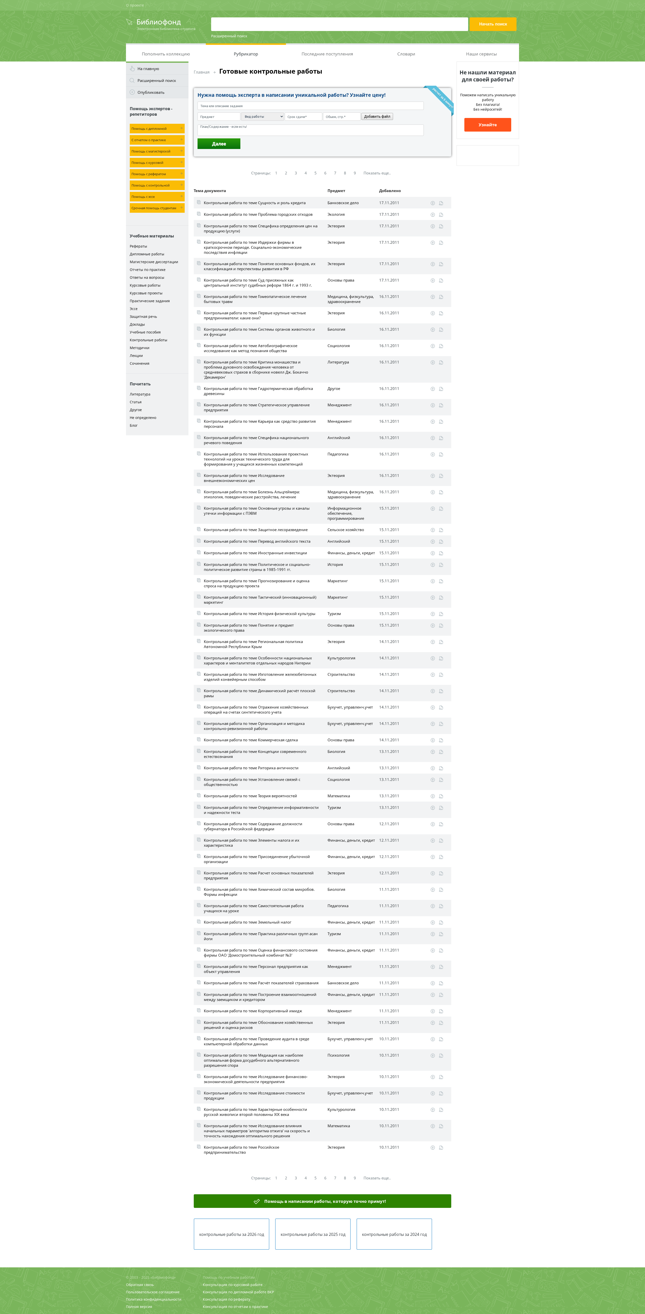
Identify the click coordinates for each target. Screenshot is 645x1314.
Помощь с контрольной (151, 185)
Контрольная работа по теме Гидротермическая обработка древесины (258, 391)
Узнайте (488, 125)
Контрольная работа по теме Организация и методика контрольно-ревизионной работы (254, 726)
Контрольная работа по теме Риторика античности (251, 767)
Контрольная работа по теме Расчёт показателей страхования (261, 982)
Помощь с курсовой (147, 162)
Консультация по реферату (226, 1299)
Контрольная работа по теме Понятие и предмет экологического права (249, 628)
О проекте (135, 5)
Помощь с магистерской (151, 151)
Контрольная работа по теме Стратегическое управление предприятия (257, 407)
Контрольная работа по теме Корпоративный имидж (253, 1010)
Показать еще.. (377, 172)
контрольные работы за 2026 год (231, 1234)
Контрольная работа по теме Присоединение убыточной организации (257, 859)
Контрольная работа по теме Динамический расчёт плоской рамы (259, 693)
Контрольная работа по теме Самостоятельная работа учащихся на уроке (254, 908)
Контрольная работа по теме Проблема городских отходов (258, 214)
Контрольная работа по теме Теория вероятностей (250, 795)
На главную (148, 68)
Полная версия (139, 1306)
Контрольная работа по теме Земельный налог (247, 922)
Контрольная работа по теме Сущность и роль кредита (255, 202)
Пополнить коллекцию (166, 54)
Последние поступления (327, 54)
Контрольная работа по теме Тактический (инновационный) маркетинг (260, 600)
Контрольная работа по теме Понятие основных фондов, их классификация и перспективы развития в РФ (259, 266)
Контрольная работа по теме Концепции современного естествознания (255, 754)
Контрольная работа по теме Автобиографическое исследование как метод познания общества (250, 348)
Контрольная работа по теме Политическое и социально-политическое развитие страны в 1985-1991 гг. (257, 567)
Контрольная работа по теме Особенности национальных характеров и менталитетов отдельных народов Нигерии (258, 660)
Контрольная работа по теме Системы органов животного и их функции (259, 332)
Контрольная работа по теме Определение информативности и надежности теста (261, 810)
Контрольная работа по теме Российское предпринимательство (241, 1150)
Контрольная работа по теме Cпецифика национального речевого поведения (256, 440)
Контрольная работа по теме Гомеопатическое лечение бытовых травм (255, 299)
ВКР (270, 1292)
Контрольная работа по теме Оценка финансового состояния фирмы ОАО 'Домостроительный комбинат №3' (260, 953)
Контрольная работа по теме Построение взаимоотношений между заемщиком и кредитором (260, 997)
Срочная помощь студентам (154, 208)
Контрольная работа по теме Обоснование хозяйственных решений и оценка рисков (258, 1025)
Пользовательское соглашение (153, 1292)
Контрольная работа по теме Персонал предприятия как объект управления (256, 969)
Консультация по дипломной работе (234, 1292)
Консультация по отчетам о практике (235, 1306)
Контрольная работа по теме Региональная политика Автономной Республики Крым (253, 644)
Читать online (441, 203)
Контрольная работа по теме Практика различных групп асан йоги (261, 936)
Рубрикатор (246, 54)
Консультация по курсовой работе (233, 1284)
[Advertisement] (157, 517)
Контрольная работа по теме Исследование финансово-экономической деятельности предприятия (256, 1079)
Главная (202, 72)
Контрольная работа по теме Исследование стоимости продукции (254, 1095)
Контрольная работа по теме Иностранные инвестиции (255, 552)
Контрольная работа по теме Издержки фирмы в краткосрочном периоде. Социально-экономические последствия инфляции (253, 247)
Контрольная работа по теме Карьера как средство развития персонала (260, 424)
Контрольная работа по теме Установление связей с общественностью (252, 782)
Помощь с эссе (143, 196)
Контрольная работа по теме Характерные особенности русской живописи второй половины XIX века (255, 1112)
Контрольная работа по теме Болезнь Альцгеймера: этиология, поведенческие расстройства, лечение (252, 494)
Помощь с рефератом (149, 174)
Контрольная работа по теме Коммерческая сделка (251, 739)
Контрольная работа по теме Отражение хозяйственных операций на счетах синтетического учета (256, 710)
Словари (406, 54)
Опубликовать (151, 92)
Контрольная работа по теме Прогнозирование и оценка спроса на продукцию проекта (256, 583)
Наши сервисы (481, 54)
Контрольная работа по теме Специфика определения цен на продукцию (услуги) (260, 228)
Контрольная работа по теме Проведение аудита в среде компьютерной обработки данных (256, 1041)
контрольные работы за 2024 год (394, 1234)
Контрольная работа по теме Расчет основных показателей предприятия (259, 875)
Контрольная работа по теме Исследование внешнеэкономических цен (244, 478)
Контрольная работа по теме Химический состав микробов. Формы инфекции (259, 892)
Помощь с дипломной (149, 128)
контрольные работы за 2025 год (313, 1234)
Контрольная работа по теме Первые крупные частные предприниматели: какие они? (255, 315)
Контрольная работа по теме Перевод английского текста (257, 541)
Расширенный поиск (229, 36)
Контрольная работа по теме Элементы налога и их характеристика (251, 843)
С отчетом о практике (149, 140)
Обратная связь (140, 1284)
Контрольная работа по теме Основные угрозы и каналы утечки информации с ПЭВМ (257, 511)
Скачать (433, 203)
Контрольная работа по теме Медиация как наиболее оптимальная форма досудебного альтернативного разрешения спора (253, 1060)
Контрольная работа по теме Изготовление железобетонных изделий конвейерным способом (260, 677)
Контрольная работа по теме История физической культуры (259, 613)
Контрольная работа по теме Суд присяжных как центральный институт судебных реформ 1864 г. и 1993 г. (258, 283)
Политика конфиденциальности (153, 1299)
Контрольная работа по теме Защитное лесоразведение (256, 529)
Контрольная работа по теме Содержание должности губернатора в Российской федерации (253, 826)
